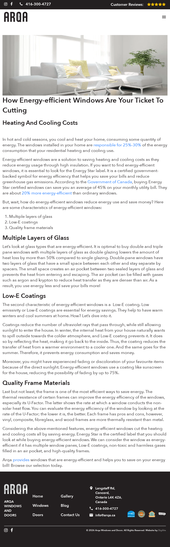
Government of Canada (109, 182)
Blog (65, 505)
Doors (38, 515)
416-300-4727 (38, 4)
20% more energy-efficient (47, 193)
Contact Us (70, 515)
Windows (41, 505)
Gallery (67, 496)
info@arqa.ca (105, 515)
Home (38, 496)
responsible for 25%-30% (117, 145)
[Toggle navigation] (164, 17)
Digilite (162, 530)
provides (21, 460)
